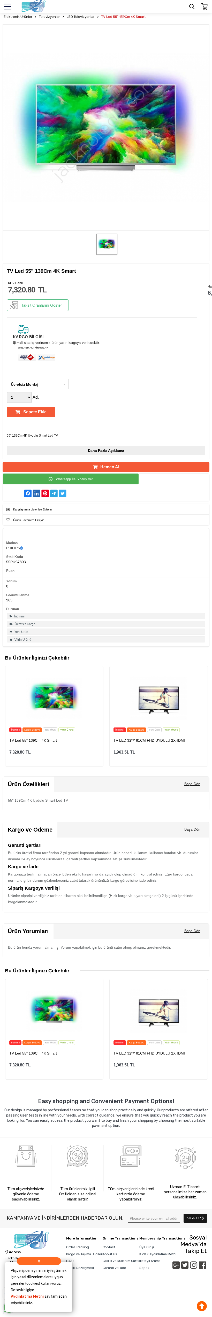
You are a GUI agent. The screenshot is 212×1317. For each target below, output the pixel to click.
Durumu (12, 609)
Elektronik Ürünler (18, 17)
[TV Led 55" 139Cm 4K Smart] (54, 698)
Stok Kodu (14, 557)
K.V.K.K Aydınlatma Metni (157, 1254)
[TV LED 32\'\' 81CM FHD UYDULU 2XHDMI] (158, 698)
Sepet (144, 1268)
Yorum (11, 581)
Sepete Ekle (35, 412)
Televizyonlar (49, 17)
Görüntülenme (17, 595)
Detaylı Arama (150, 1261)
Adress (14, 1252)
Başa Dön (192, 784)
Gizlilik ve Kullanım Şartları (122, 1261)
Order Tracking (77, 1247)
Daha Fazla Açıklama (106, 450)
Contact (109, 1247)
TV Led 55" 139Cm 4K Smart (123, 17)
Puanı (11, 570)
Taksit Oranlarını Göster (41, 305)
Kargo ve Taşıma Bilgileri (84, 1254)
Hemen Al (109, 467)
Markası (12, 543)
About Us (110, 1254)
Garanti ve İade (114, 1268)
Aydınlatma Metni (27, 1296)
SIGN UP (194, 1218)
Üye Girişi (146, 1247)
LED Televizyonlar (81, 17)
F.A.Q (70, 1261)
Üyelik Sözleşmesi (80, 1268)
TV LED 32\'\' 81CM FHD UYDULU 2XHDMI (149, 740)
